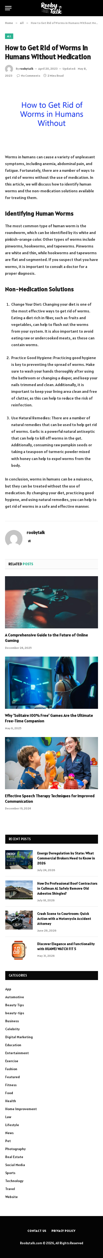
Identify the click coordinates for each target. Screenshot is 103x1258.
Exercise (11, 1061)
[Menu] (8, 8)
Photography (15, 1149)
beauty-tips (14, 1013)
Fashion (11, 1069)
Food (9, 1093)
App (8, 989)
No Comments (30, 75)
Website (11, 1197)
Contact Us (37, 1231)
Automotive (14, 997)
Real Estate (14, 1157)
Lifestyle (12, 1125)
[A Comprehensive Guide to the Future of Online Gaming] (51, 602)
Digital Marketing (19, 1037)
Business (12, 1021)
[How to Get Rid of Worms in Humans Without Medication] (51, 115)
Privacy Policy (64, 1231)
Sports (10, 1173)
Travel (10, 1189)
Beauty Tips (14, 1005)
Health (10, 1101)
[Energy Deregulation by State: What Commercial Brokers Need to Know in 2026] (19, 859)
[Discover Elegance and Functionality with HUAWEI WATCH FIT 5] (19, 950)
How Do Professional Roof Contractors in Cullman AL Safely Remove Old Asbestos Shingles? (67, 888)
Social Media (15, 1165)
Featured (12, 1077)
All (9, 36)
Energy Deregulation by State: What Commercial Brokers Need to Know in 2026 (66, 858)
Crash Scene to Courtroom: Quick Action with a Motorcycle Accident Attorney (64, 918)
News (9, 1133)
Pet (8, 1141)
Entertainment (17, 1053)
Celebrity (12, 1029)
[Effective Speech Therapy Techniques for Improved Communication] (51, 763)
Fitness (10, 1085)
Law (8, 1117)
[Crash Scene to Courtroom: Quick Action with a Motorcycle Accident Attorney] (19, 920)
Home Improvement (21, 1109)
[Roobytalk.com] (51, 8)
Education (13, 1045)
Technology (14, 1181)
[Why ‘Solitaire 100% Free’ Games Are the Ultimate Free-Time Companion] (51, 683)
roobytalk (26, 68)
